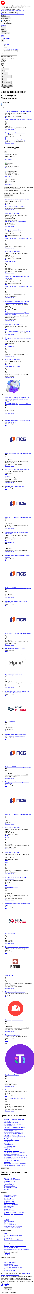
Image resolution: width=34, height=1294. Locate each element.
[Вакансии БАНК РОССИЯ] (18, 708)
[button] (3, 35)
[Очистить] (3, 60)
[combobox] (9, 56)
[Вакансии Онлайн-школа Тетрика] (18, 1059)
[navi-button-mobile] (2, 40)
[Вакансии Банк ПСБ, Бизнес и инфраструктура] (18, 439)
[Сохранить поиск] (2, 64)
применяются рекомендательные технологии (15, 1274)
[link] (4, 31)
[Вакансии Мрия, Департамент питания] (18, 663)
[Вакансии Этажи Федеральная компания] (18, 1008)
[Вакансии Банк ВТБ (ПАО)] (18, 417)
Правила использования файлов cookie (12, 14)
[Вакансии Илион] (18, 965)
